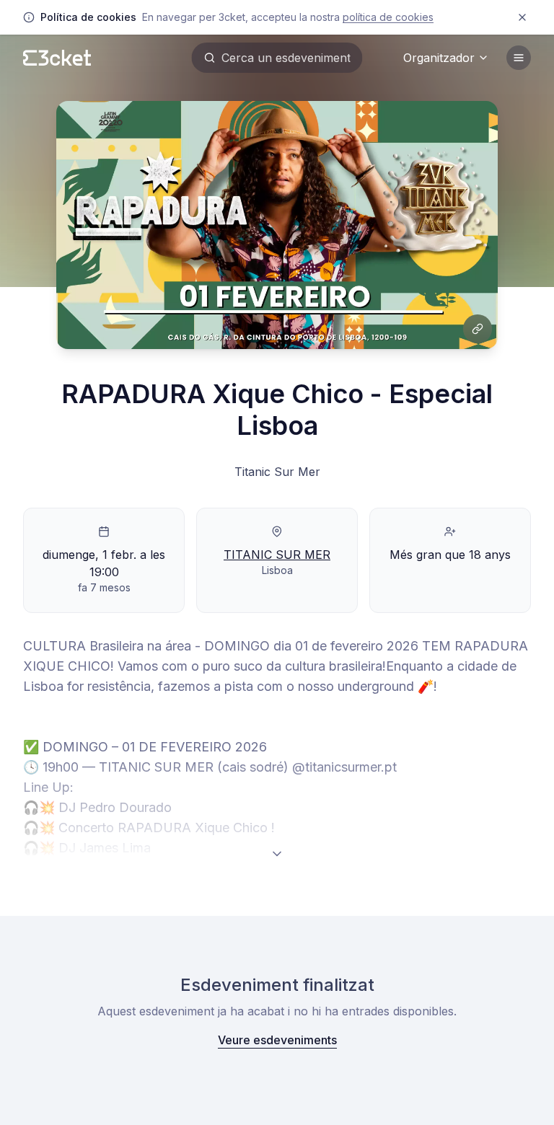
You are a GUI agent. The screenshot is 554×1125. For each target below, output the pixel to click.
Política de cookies (388, 17)
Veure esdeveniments (277, 1040)
